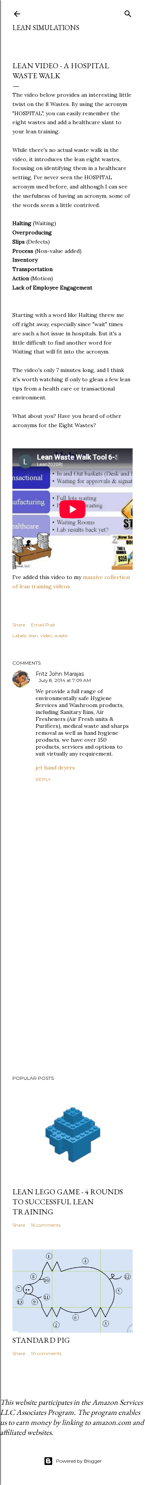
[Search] (128, 12)
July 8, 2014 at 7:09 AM (65, 680)
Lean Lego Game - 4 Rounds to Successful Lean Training (67, 1202)
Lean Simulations (45, 27)
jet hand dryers (55, 767)
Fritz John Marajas (60, 673)
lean (33, 635)
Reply (43, 779)
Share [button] (18, 625)
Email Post (43, 625)
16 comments (46, 1225)
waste (60, 635)
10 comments (46, 1353)
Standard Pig (41, 1340)
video (46, 635)
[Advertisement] (72, 983)
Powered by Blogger (79, 1461)
